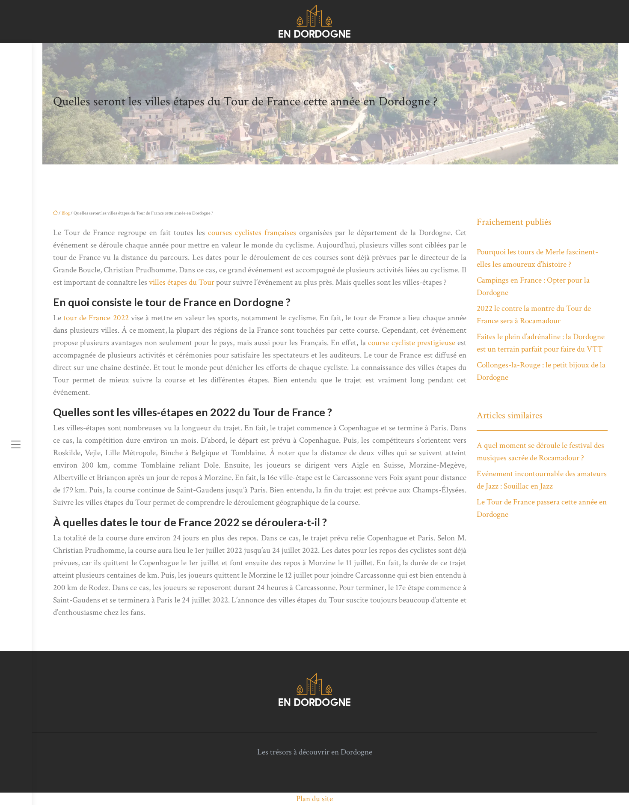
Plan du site (314, 798)
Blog (66, 213)
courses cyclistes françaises (252, 232)
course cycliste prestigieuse (411, 342)
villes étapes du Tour (181, 282)
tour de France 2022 (96, 318)
